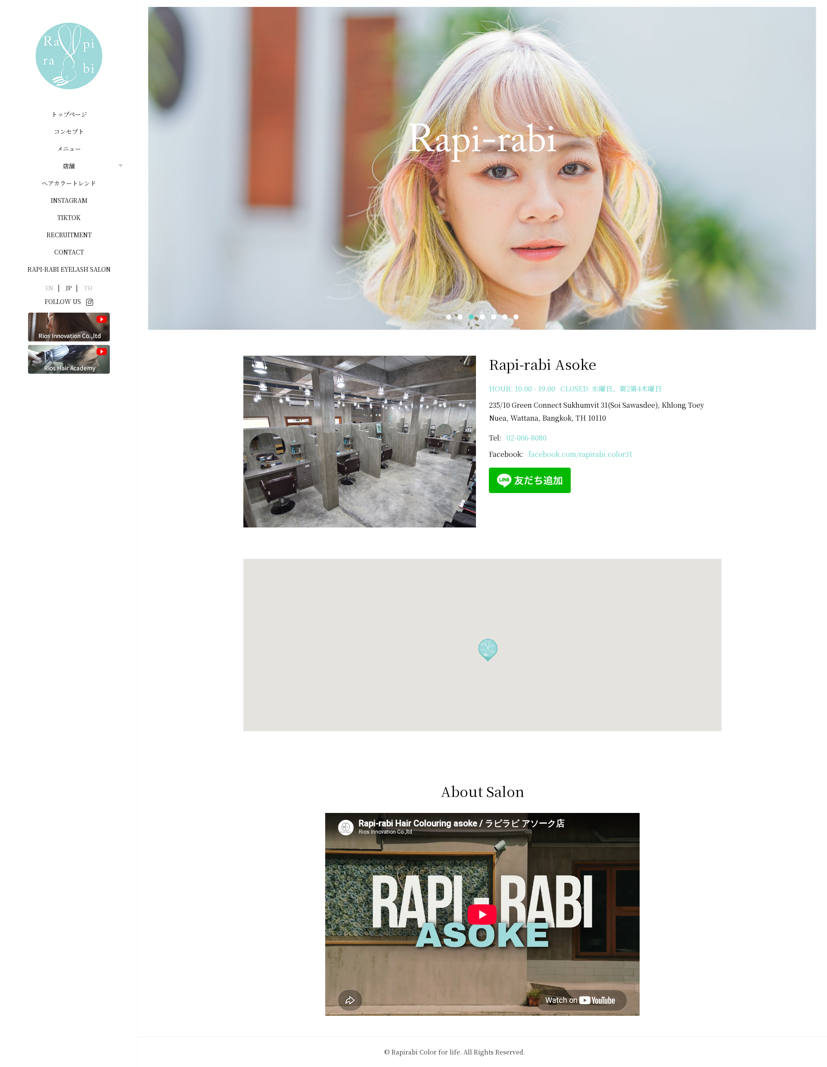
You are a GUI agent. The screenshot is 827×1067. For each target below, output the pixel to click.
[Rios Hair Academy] (69, 358)
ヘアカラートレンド (69, 183)
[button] (448, 316)
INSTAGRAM (69, 200)
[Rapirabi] (69, 56)
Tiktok (69, 217)
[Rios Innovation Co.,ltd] (69, 326)
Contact (69, 252)
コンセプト (69, 131)
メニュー (69, 148)
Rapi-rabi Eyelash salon (69, 269)
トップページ (69, 114)
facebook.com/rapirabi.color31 (580, 454)
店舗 (69, 165)
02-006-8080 (527, 438)
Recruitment (69, 234)
